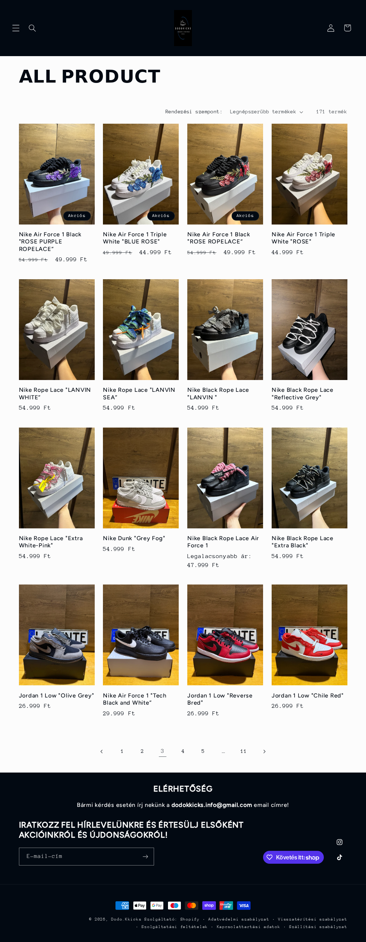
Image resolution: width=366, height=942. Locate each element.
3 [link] (162, 751)
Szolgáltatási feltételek (175, 926)
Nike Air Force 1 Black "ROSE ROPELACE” (218, 238)
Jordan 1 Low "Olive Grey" (56, 695)
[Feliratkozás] (145, 856)
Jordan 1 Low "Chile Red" (308, 695)
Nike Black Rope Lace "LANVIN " (218, 393)
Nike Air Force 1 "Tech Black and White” (135, 699)
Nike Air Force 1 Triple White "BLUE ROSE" (135, 238)
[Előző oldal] (102, 751)
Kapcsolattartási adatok (249, 926)
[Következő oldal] (264, 751)
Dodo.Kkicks (126, 919)
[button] (16, 28)
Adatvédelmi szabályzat (238, 919)
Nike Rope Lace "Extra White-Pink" (51, 542)
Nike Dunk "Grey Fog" (134, 538)
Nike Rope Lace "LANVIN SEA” (139, 393)
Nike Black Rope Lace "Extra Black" (302, 542)
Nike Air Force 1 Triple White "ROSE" (303, 238)
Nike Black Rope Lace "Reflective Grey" (302, 393)
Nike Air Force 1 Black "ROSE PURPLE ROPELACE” (50, 241)
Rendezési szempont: (194, 111)
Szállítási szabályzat (318, 926)
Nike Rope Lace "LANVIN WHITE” (55, 393)
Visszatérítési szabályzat (312, 919)
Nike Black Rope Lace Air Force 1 (223, 542)
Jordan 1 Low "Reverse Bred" (220, 699)
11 (244, 751)
